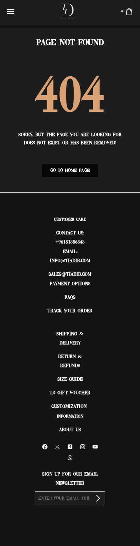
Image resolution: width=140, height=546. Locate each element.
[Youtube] (95, 446)
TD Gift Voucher (70, 393)
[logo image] (67, 12)
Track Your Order (70, 311)
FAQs (70, 297)
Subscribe (98, 498)
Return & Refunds (70, 361)
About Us (70, 430)
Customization (70, 406)
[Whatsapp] (70, 457)
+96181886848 (70, 242)
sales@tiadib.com (70, 274)
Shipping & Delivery (70, 338)
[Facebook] (44, 446)
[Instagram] (82, 446)
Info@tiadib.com (70, 261)
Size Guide (70, 379)
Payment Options (70, 284)
